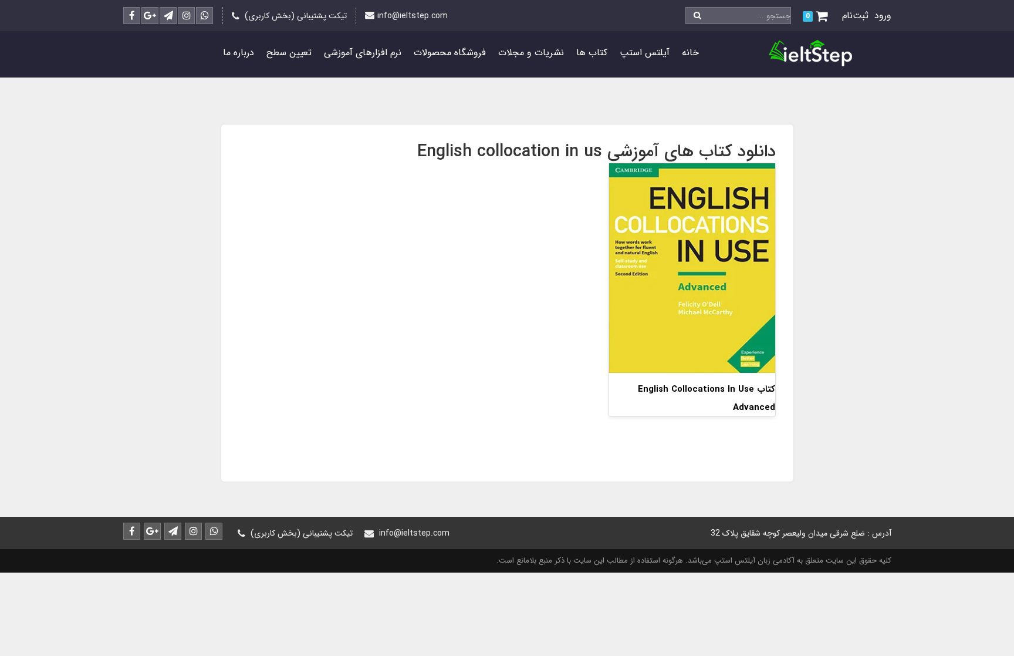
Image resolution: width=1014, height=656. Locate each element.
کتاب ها (591, 52)
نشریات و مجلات (531, 52)
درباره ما (238, 52)
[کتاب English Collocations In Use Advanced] (692, 267)
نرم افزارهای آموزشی (362, 52)
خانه (690, 52)
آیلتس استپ (645, 52)
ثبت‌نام (855, 15)
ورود (882, 15)
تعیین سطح (289, 52)
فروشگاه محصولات (450, 52)
